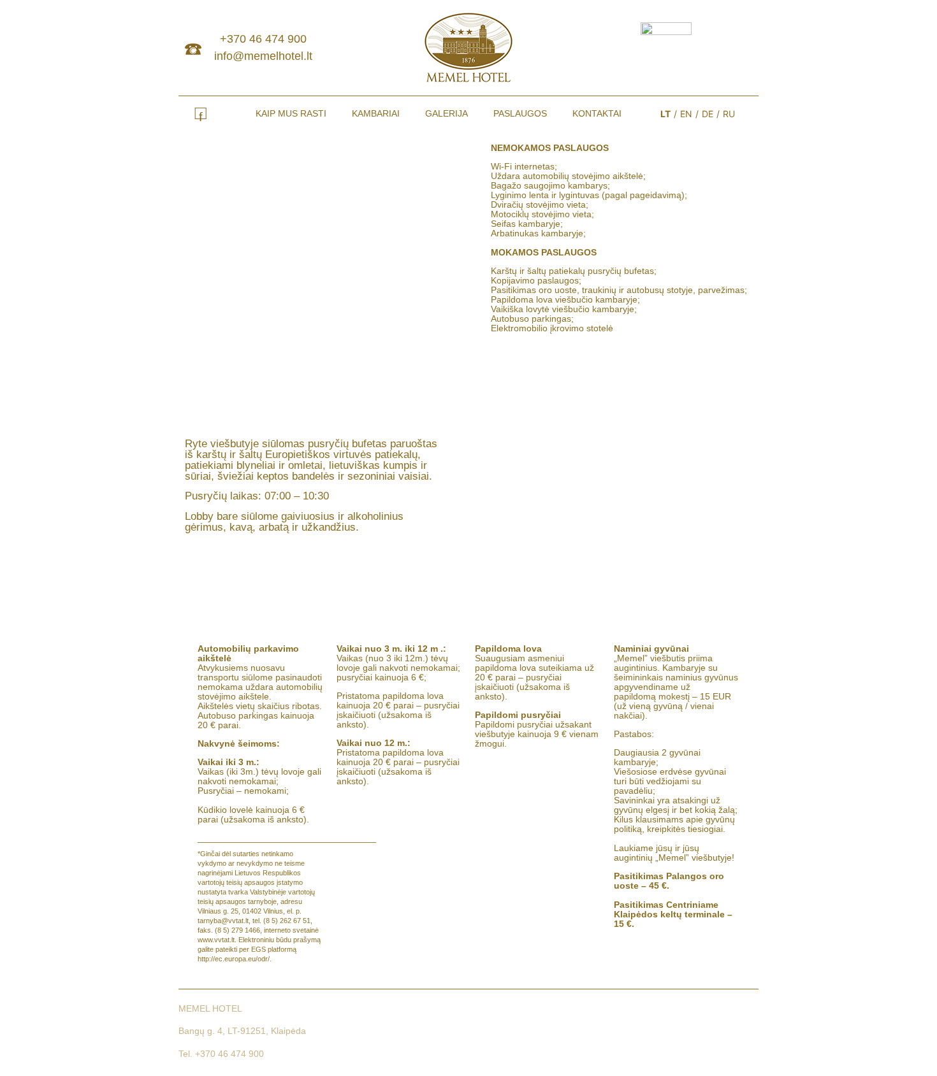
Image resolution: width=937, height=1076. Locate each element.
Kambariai (376, 113)
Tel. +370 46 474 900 (221, 1054)
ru (729, 113)
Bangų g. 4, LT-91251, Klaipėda (242, 1031)
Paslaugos (520, 113)
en (686, 113)
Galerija (446, 113)
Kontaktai (596, 113)
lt (665, 113)
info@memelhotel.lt (263, 56)
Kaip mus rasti (291, 113)
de (707, 113)
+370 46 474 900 (263, 38)
